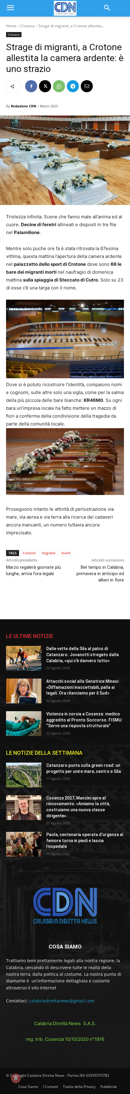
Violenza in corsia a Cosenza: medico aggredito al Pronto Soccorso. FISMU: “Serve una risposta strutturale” (84, 719)
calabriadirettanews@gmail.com (61, 1001)
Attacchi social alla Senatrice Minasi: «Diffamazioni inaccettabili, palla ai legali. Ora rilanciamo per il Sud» (82, 687)
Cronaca (27, 25)
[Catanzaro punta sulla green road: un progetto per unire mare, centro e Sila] (23, 775)
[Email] (87, 86)
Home (11, 25)
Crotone (29, 553)
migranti (48, 553)
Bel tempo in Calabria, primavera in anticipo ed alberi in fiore (100, 574)
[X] (45, 86)
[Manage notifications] (16, 1078)
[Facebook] (31, 86)
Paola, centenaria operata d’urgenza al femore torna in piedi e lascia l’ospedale (84, 840)
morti (65, 553)
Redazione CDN (23, 106)
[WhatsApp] (59, 86)
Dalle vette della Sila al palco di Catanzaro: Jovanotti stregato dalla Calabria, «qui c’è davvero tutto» (82, 654)
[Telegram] (73, 86)
